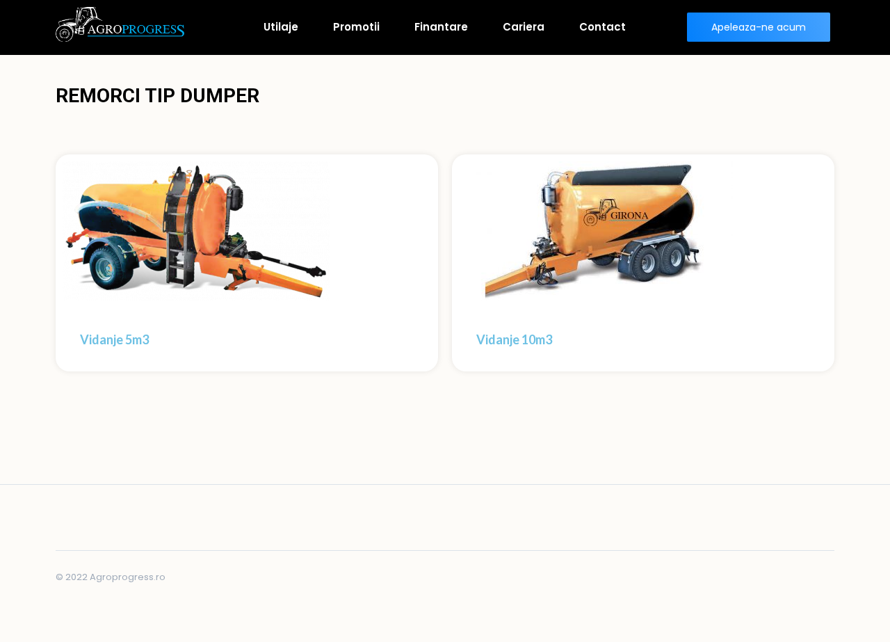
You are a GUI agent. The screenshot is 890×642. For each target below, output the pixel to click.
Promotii (356, 26)
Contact (602, 26)
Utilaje (281, 26)
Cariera (523, 26)
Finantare (441, 26)
